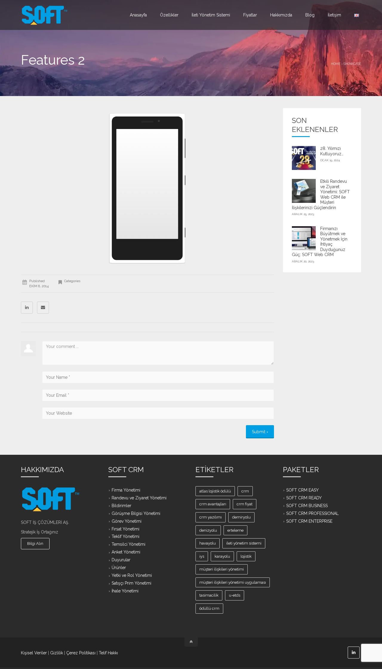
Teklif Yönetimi (125, 536)
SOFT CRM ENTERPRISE (309, 521)
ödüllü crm (209, 608)
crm (245, 491)
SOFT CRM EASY (302, 490)
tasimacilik (208, 595)
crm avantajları (212, 504)
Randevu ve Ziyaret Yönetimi (139, 497)
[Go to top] (191, 642)
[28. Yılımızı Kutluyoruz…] (304, 158)
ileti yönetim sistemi (243, 543)
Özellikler (169, 15)
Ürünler (119, 567)
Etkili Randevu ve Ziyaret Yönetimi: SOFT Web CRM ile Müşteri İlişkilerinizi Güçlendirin (321, 194)
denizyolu (208, 530)
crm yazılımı (210, 517)
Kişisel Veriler (34, 652)
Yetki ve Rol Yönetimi (132, 575)
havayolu (207, 543)
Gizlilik (56, 652)
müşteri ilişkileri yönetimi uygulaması (232, 582)
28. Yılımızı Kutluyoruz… (332, 151)
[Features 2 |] (44, 15)
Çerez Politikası (81, 652)
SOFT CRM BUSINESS (307, 505)
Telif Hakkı (108, 652)
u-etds (234, 595)
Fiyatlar (250, 15)
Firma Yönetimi (126, 490)
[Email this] (43, 308)
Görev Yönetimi (126, 521)
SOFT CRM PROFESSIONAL (312, 513)
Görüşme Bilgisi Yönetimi (136, 513)
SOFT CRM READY (304, 497)
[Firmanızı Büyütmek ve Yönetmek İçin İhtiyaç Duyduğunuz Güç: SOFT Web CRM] (304, 238)
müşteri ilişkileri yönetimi (221, 569)
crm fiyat (244, 504)
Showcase (352, 64)
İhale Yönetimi (125, 591)
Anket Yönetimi (126, 552)
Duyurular (121, 559)
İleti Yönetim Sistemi (211, 15)
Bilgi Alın (35, 543)
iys (201, 556)
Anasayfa (138, 15)
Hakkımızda (281, 15)
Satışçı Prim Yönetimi (131, 583)
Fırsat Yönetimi (125, 528)
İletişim (334, 15)
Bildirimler (121, 505)
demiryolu (241, 517)
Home (336, 64)
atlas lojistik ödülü (215, 491)
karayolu (222, 556)
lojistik (246, 556)
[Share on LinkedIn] (27, 308)
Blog (310, 15)
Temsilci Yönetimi (128, 544)
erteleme (235, 530)
